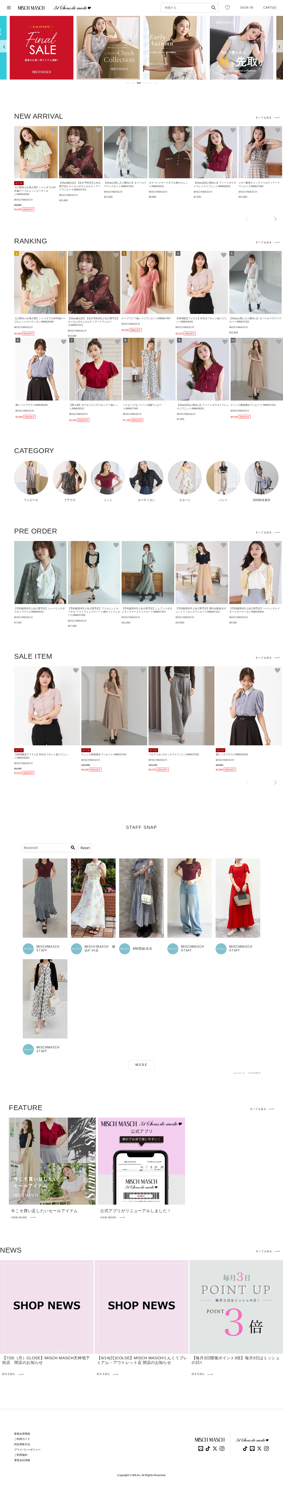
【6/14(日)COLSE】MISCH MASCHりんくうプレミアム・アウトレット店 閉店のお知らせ (142, 1360)
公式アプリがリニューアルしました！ (135, 1211)
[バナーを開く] (41, 48)
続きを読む (9, 1374)
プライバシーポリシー (27, 1449)
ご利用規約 (20, 1454)
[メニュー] (9, 8)
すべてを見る (264, 117)
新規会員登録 (22, 1433)
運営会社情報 (22, 1460)
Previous (247, 219)
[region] (141, 48)
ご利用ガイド (22, 1439)
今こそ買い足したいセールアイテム (44, 1211)
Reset (85, 848)
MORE (142, 1065)
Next (275, 219)
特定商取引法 (22, 1444)
